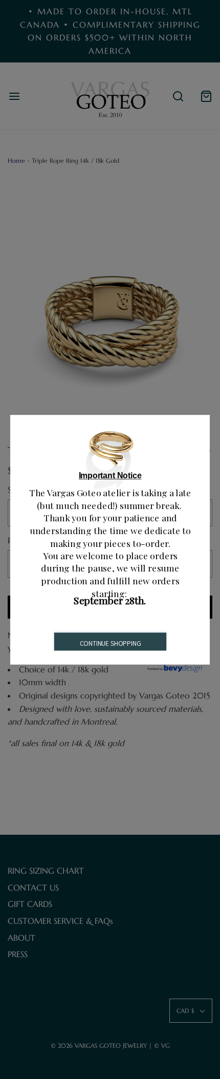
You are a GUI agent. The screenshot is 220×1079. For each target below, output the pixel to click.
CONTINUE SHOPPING (110, 643)
